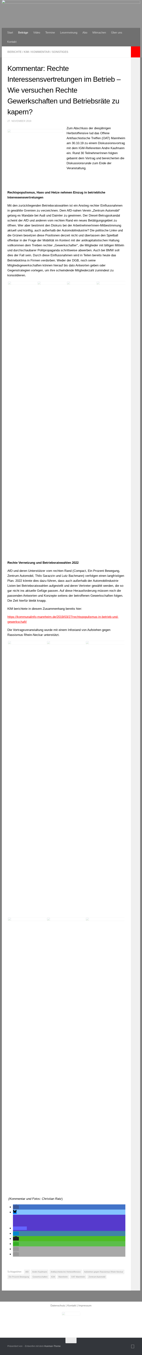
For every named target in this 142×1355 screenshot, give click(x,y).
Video (36, 32)
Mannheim (63, 1277)
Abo (84, 32)
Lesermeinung (68, 32)
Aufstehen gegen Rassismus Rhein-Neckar (103, 1272)
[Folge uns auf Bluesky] (133, 1346)
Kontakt (11, 41)
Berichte (14, 51)
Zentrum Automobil (97, 1277)
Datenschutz (57, 1305)
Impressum (85, 1305)
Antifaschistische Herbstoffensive (66, 1272)
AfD (27, 1272)
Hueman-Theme (52, 1346)
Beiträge (23, 32)
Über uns (116, 32)
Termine (50, 32)
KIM (26, 51)
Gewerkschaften (40, 1277)
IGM (53, 1277)
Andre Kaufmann (39, 1272)
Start (10, 32)
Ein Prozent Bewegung (19, 1277)
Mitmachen (99, 32)
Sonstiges (60, 51)
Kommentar (40, 51)
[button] (16, 1207)
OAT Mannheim (78, 1277)
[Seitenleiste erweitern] (135, 51)
